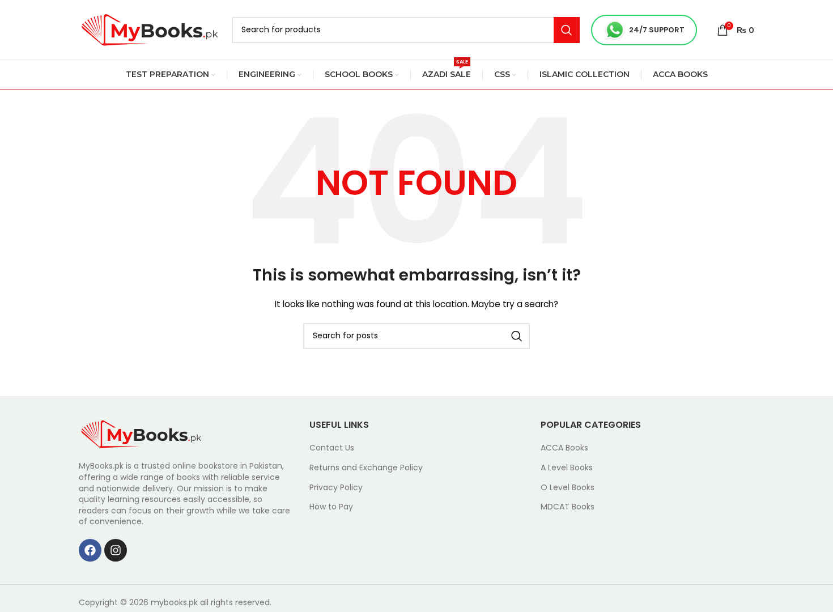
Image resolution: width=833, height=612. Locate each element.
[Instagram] (115, 550)
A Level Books (567, 467)
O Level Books (567, 487)
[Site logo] (149, 29)
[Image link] (141, 433)
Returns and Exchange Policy (366, 467)
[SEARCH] (567, 30)
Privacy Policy (336, 487)
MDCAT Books (567, 507)
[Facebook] (90, 550)
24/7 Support (657, 29)
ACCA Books (564, 448)
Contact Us (331, 448)
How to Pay (331, 507)
